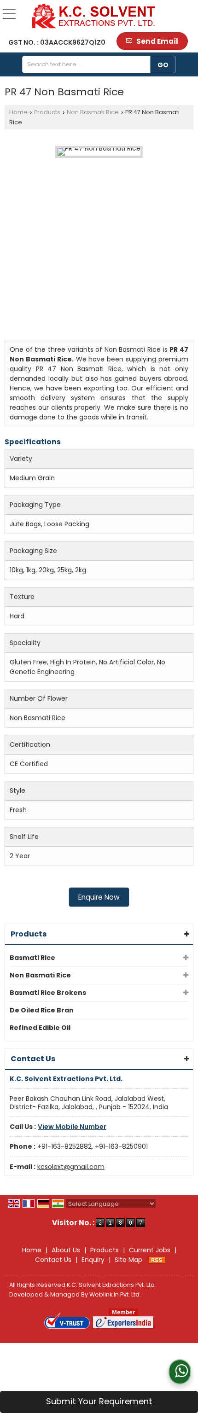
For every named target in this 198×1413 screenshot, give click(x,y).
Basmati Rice (32, 957)
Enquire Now (99, 897)
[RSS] (157, 1259)
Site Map (128, 1259)
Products (47, 112)
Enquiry (93, 1259)
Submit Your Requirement (99, 1401)
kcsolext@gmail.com (71, 1166)
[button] (72, 1126)
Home (18, 112)
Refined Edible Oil (40, 1027)
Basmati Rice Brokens (48, 992)
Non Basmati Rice (93, 112)
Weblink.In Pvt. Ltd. (115, 1294)
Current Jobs (149, 1250)
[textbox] (89, 64)
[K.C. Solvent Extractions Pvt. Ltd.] (94, 16)
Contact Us (53, 1259)
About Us (66, 1250)
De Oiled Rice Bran (42, 1010)
